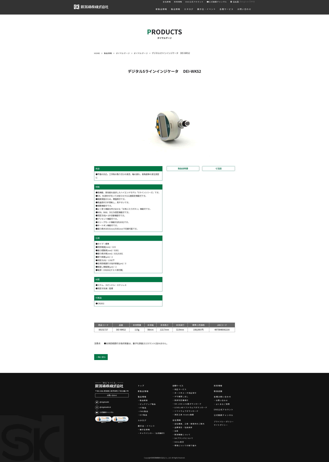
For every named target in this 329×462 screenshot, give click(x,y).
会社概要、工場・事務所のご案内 (190, 424)
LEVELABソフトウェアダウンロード (191, 407)
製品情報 (142, 396)
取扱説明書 (183, 168)
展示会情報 (145, 429)
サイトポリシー (221, 425)
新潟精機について (182, 434)
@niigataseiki (104, 402)
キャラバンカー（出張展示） (153, 433)
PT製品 (143, 407)
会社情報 (167, 2)
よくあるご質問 (223, 404)
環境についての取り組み (186, 445)
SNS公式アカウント (194, 2)
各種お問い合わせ (222, 396)
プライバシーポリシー (224, 421)
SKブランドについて (184, 438)
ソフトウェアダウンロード (187, 411)
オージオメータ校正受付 (186, 393)
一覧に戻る (101, 357)
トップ (141, 385)
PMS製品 (144, 411)
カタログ (142, 420)
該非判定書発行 (182, 400)
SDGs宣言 (179, 442)
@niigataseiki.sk (105, 407)
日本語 (236, 1)
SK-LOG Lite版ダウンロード (188, 404)
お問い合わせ (112, 395)
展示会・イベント (146, 426)
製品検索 (144, 400)
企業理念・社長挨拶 (184, 427)
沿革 (177, 431)
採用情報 (178, 2)
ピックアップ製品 (148, 404)
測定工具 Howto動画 (184, 414)
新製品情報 (143, 391)
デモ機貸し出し (182, 396)
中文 (253, 1)
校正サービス (180, 389)
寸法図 (218, 168)
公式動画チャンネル (218, 2)
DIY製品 (143, 415)
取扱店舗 (218, 391)
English (245, 1)
